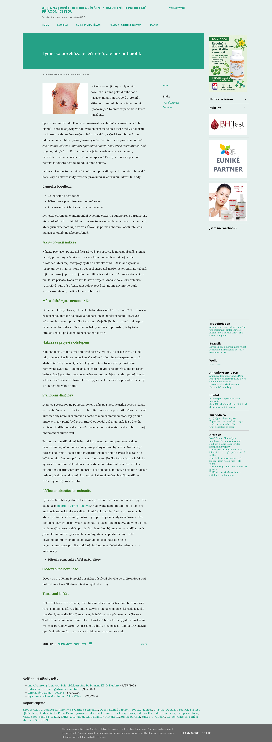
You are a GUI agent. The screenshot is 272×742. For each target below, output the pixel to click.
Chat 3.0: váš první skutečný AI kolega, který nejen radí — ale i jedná (225, 461)
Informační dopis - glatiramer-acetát (53, 689)
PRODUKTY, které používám (125, 24)
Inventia (92, 709)
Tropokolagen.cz (141, 709)
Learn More (190, 733)
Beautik (184, 709)
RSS (45, 720)
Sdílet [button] (166, 85)
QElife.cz (80, 709)
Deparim (171, 709)
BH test (195, 709)
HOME (45, 24)
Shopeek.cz (30, 709)
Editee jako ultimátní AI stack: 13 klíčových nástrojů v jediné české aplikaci (227, 452)
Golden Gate (175, 716)
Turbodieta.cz (48, 709)
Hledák (43, 713)
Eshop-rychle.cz (164, 713)
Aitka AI (160, 716)
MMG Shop (30, 716)
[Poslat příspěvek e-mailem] (90, 644)
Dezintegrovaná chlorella (83, 713)
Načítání (215, 364)
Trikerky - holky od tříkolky (133, 713)
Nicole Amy (84, 716)
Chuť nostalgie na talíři (221, 426)
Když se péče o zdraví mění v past (227, 346)
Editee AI (148, 716)
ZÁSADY (154, 24)
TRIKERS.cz (68, 716)
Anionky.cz (66, 709)
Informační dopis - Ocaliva (46, 692)
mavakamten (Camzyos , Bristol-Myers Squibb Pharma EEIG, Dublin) (73, 685)
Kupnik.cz (107, 713)
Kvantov (98, 716)
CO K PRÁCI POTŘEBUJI (88, 24)
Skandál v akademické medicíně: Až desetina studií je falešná (228, 405)
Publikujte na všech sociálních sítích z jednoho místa (225, 473)
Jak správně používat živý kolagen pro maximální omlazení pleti (227, 328)
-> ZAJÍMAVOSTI (171, 102)
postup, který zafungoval (73, 505)
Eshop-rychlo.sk (187, 713)
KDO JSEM (62, 24)
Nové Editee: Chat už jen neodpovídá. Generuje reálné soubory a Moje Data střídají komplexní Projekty (225, 442)
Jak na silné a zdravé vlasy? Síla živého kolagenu (226, 334)
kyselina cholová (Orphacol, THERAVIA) (54, 696)
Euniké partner (130, 716)
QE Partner (30, 713)
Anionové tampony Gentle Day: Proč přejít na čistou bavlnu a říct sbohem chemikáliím (227, 378)
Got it (206, 733)
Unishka (159, 709)
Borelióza (167, 107)
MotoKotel (112, 716)
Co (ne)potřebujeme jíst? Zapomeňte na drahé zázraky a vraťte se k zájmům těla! (226, 421)
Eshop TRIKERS (49, 716)
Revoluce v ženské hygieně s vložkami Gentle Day (224, 386)
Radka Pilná (57, 713)
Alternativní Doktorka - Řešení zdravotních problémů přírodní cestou (94, 10)
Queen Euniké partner (114, 709)
